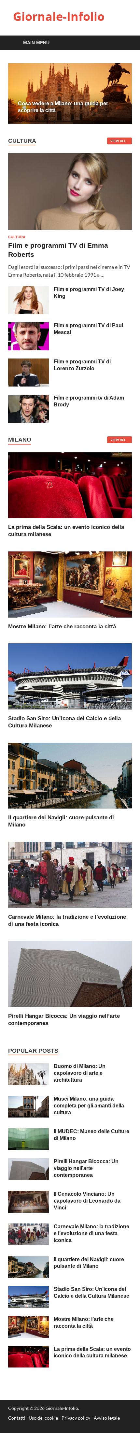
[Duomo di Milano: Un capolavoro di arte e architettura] (28, 1067)
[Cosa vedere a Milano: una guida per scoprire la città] (70, 93)
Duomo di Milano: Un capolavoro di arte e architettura (79, 1073)
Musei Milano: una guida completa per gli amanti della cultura (89, 1105)
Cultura (16, 237)
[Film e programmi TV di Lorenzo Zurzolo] (28, 362)
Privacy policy (76, 1418)
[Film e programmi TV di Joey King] (28, 290)
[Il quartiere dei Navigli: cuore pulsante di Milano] (70, 775)
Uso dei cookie (43, 1418)
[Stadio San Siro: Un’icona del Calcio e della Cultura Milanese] (70, 676)
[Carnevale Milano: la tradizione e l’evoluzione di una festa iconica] (70, 874)
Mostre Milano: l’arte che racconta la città (62, 626)
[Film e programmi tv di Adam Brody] (28, 398)
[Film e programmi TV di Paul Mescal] (28, 326)
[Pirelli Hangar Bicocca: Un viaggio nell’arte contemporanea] (70, 973)
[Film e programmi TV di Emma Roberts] (70, 157)
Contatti (16, 1418)
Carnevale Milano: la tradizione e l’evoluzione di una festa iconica (91, 1233)
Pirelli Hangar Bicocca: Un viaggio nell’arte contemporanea (86, 1168)
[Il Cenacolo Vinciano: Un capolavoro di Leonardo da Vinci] (28, 1195)
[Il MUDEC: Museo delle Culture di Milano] (28, 1132)
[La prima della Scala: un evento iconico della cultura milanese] (70, 484)
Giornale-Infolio (59, 16)
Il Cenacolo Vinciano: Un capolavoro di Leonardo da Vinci (87, 1200)
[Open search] (124, 43)
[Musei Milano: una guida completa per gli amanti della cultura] (28, 1099)
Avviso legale (107, 1418)
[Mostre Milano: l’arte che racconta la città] (70, 583)
